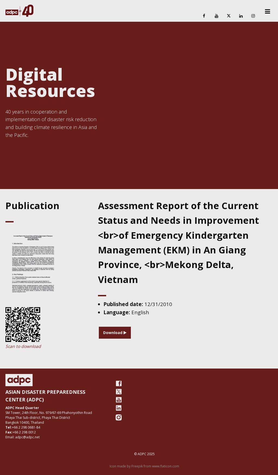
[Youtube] (118, 399)
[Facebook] (204, 16)
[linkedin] (118, 408)
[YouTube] (216, 16)
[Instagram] (253, 16)
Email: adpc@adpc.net (22, 437)
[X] (228, 16)
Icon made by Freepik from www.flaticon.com (144, 466)
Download (113, 332)
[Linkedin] (241, 16)
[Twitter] (118, 391)
